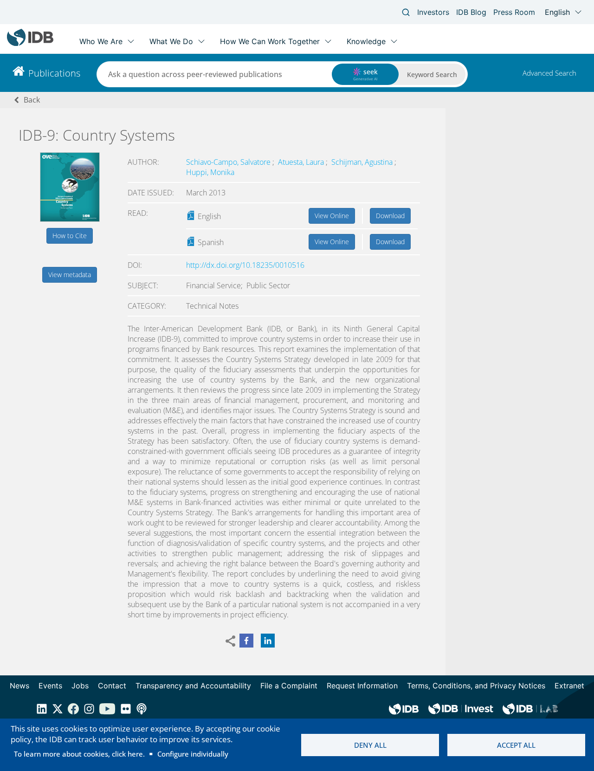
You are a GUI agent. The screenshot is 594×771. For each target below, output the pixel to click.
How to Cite (69, 235)
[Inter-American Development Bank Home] (30, 43)
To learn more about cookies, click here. (79, 753)
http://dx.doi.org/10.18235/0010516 (245, 265)
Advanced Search (549, 73)
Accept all (516, 745)
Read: (138, 213)
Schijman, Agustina (362, 162)
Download (390, 215)
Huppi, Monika (210, 172)
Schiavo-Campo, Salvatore (229, 162)
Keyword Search (432, 74)
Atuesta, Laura (302, 162)
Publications (54, 73)
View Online (332, 215)
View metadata (69, 274)
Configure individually (192, 753)
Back (32, 100)
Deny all (370, 745)
